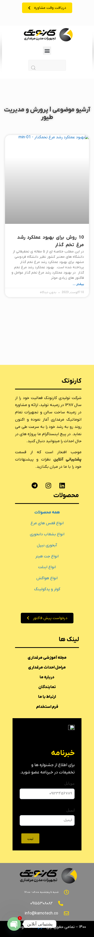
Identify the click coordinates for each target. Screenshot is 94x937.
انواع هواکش (47, 578)
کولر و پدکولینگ (47, 589)
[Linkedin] (62, 485)
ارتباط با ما (47, 696)
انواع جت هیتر (47, 556)
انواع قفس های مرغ (47, 523)
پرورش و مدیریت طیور (28, 113)
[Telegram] (34, 485)
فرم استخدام (47, 706)
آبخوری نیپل (47, 545)
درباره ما (47, 677)
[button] (47, 50)
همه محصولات (47, 512)
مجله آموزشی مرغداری (47, 657)
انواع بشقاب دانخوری (47, 534)
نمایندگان (47, 687)
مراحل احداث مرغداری (47, 667)
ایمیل (70, 810)
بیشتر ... (78, 284)
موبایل (69, 783)
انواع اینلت (47, 567)
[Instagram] (48, 485)
